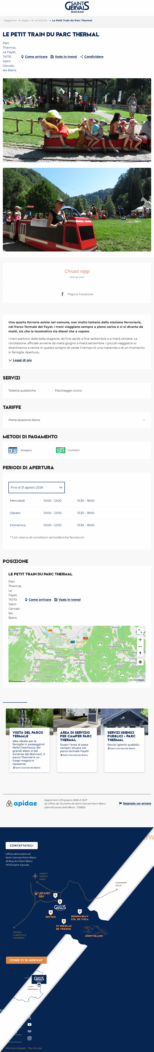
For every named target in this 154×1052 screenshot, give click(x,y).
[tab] (33, 487)
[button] (77, 120)
